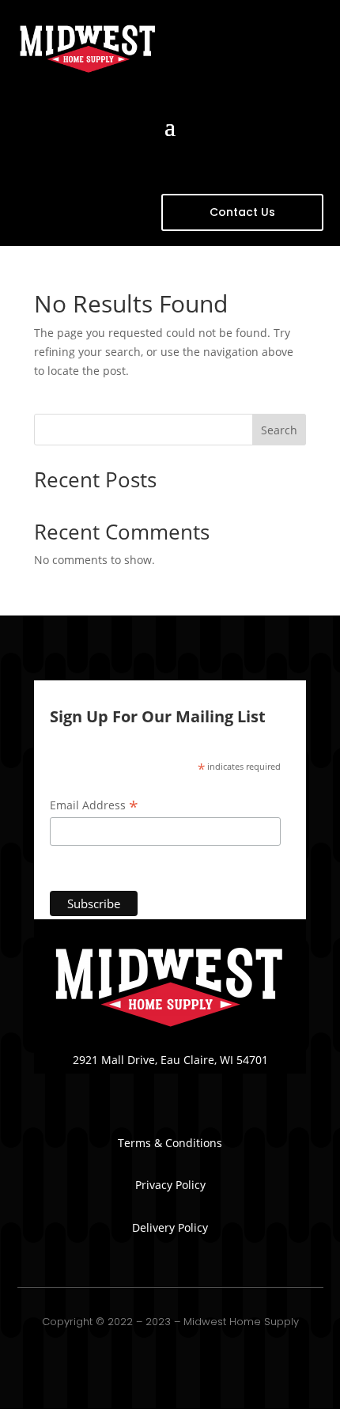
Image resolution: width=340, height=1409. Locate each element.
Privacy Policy (170, 1184)
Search (279, 429)
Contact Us (242, 212)
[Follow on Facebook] (170, 1083)
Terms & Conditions (170, 1142)
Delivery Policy (170, 1227)
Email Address (94, 805)
